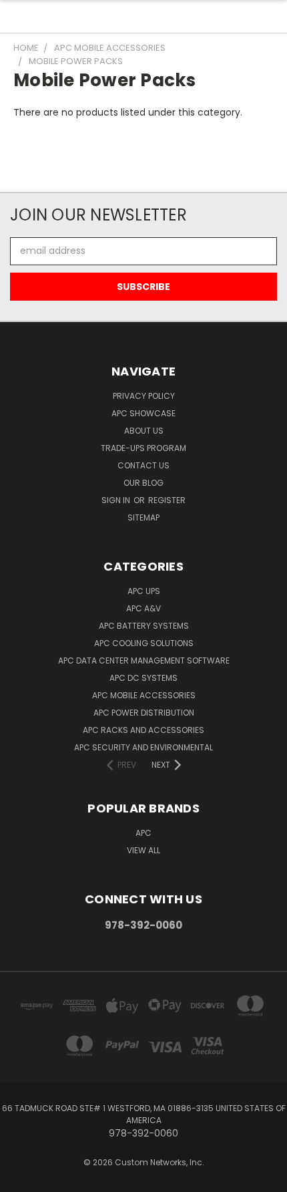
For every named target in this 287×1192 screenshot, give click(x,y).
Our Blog (143, 482)
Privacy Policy (144, 396)
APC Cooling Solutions (144, 643)
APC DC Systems (143, 678)
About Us (144, 430)
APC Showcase (143, 413)
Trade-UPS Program (143, 448)
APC (143, 833)
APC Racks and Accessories (143, 730)
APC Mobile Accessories (144, 695)
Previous (20, 1178)
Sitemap (143, 517)
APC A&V (143, 608)
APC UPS (143, 591)
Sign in (116, 500)
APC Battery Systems (144, 625)
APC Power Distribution (143, 712)
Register (167, 500)
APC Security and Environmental (143, 747)
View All (143, 850)
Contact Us (143, 465)
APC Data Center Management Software (144, 660)
